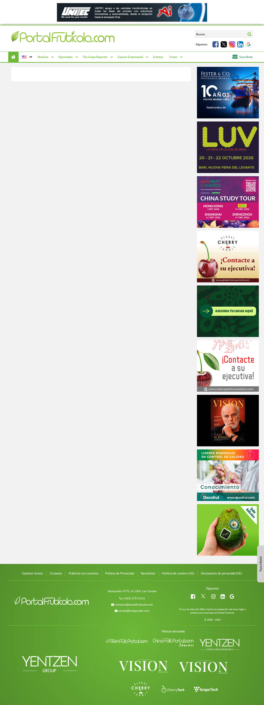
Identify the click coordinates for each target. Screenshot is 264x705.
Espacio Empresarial (130, 57)
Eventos (158, 57)
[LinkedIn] (240, 44)
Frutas (173, 57)
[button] (26, 57)
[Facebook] (215, 44)
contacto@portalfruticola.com (134, 604)
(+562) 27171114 (134, 598)
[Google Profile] (248, 44)
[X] (224, 44)
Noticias (43, 57)
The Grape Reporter (95, 57)
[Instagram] (232, 44)
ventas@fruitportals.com (133, 611)
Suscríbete (246, 57)
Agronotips (65, 57)
